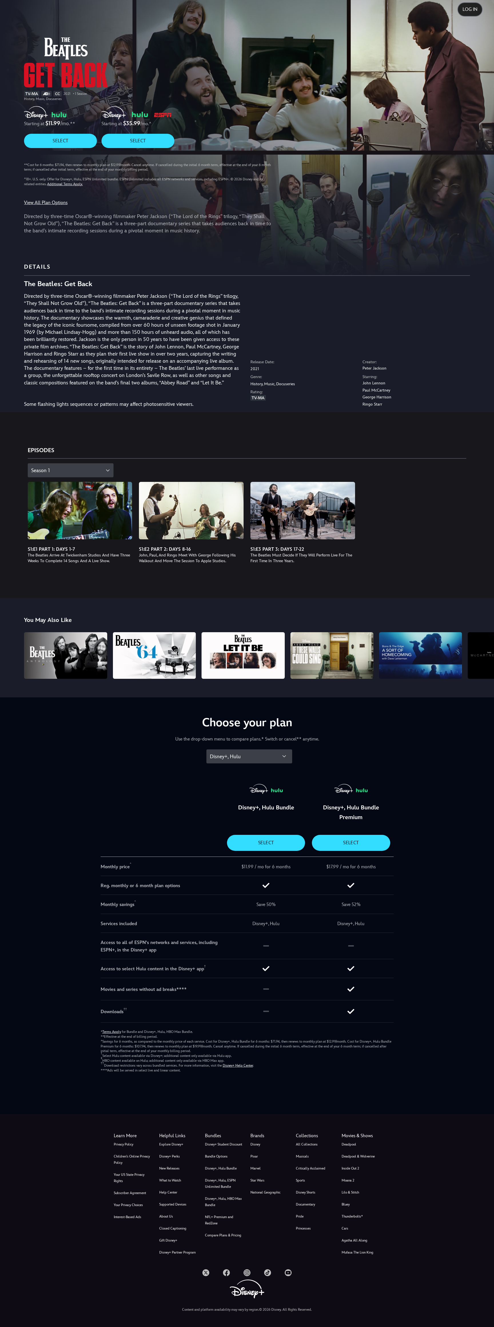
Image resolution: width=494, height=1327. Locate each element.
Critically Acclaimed (310, 1168)
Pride (300, 1216)
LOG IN (470, 9)
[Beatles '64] (154, 655)
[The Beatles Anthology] (65, 655)
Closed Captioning (172, 1228)
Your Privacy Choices (128, 1205)
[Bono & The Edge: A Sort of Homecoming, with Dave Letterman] (420, 655)
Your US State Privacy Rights (129, 1178)
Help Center (168, 1192)
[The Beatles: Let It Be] (243, 655)
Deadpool (349, 1144)
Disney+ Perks (169, 1156)
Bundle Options (216, 1156)
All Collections (307, 1144)
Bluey (346, 1204)
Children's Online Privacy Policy (132, 1159)
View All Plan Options (45, 202)
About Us (166, 1216)
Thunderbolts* (352, 1216)
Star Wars (257, 1180)
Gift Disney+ (168, 1240)
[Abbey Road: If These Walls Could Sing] (331, 655)
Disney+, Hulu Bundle (221, 1168)
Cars (345, 1228)
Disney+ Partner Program (177, 1252)
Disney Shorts (305, 1192)
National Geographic (265, 1192)
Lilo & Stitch (350, 1192)
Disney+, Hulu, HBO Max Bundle (223, 1202)
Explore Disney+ (171, 1144)
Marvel (255, 1168)
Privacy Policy (123, 1144)
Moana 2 (348, 1180)
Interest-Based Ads (127, 1217)
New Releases (169, 1168)
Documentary (305, 1204)
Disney (255, 1144)
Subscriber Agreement (130, 1193)
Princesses (303, 1228)
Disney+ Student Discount (223, 1144)
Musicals (302, 1156)
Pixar (254, 1156)
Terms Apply (111, 1032)
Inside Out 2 (350, 1168)
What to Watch (170, 1180)
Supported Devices (172, 1204)
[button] (178, 1135)
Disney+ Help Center (238, 1065)
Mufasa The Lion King (357, 1252)
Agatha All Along (354, 1240)
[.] (205, 1272)
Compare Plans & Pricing (223, 1235)
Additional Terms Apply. (65, 184)
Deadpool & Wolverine (358, 1156)
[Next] (483, 654)
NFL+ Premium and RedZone (219, 1220)
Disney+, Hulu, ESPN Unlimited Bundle (220, 1183)
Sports (300, 1180)
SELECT (60, 140)
